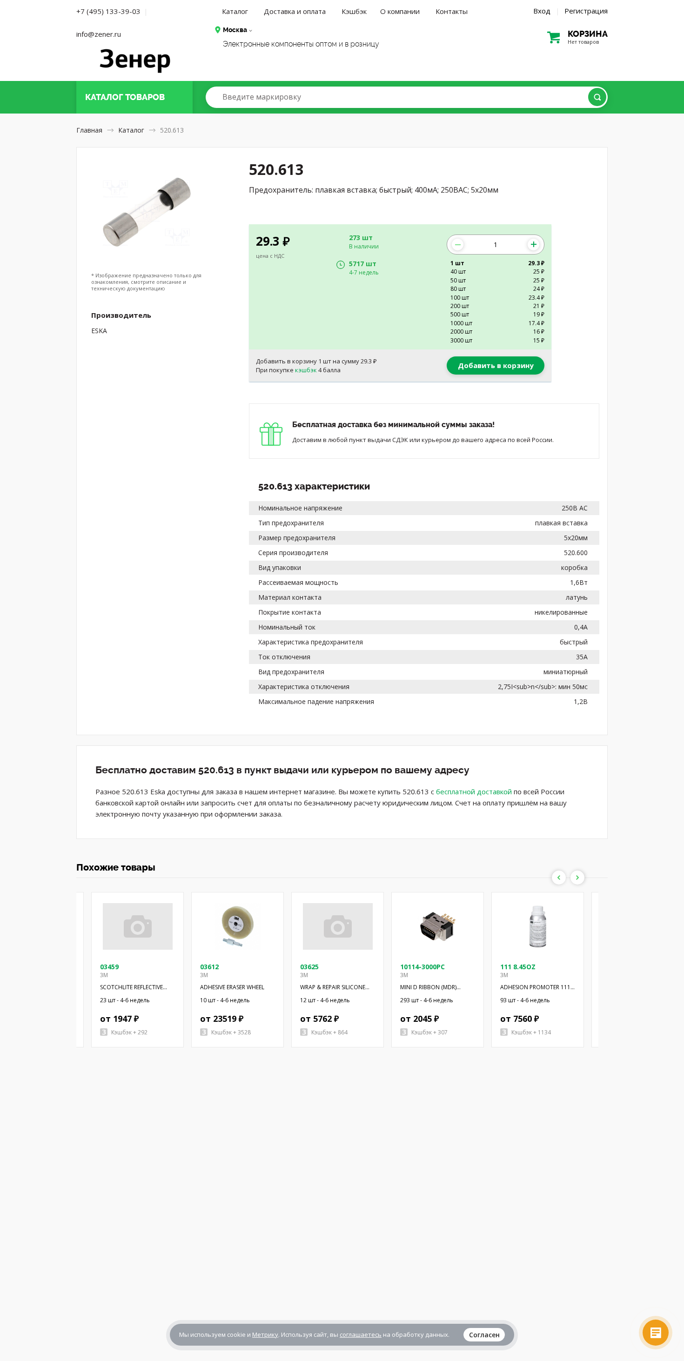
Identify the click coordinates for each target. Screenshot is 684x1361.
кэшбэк (306, 370)
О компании (400, 11)
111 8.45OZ (518, 966)
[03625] (338, 926)
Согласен (484, 1334)
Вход (541, 10)
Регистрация (586, 10)
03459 (109, 966)
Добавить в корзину (496, 365)
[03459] (138, 926)
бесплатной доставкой (474, 791)
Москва (235, 30)
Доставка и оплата (295, 11)
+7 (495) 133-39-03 (108, 11)
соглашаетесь (361, 1334)
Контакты (452, 11)
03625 (309, 966)
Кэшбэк (354, 11)
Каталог (235, 11)
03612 (209, 966)
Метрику (265, 1334)
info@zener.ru (98, 34)
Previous (559, 878)
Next (577, 878)
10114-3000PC (422, 966)
